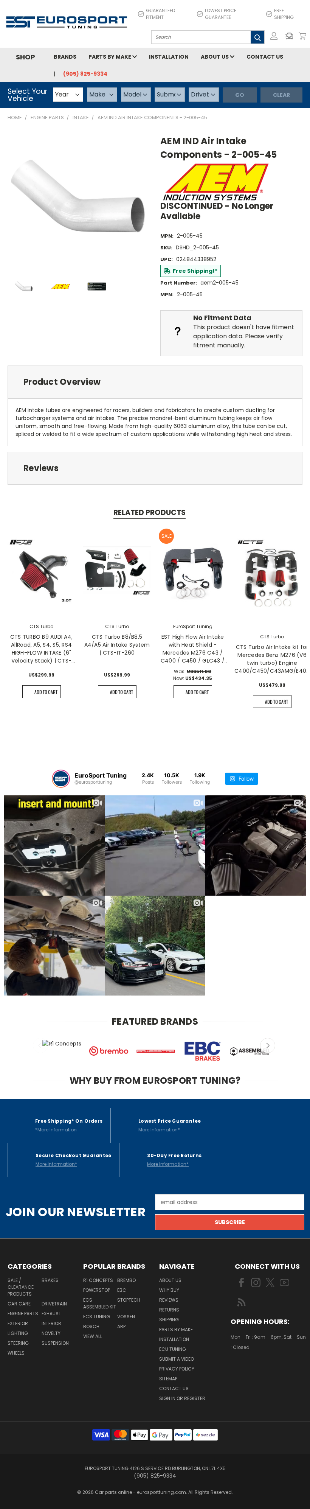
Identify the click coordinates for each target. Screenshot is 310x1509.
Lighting (18, 1333)
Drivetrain (54, 1304)
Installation (169, 57)
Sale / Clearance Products (21, 1287)
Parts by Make (110, 57)
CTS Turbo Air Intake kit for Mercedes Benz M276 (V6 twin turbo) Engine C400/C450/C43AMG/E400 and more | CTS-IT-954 (272, 659)
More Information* (159, 1129)
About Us (215, 57)
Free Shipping (284, 13)
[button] (291, 36)
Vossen (126, 1316)
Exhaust (51, 1313)
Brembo (126, 1280)
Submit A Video (176, 1359)
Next (267, 1045)
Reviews (168, 1300)
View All (92, 1336)
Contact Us (264, 57)
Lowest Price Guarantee (220, 13)
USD (256, 1369)
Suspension (55, 1343)
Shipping (169, 1319)
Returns (169, 1310)
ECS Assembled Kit (99, 1303)
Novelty (51, 1333)
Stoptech (128, 1300)
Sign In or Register (182, 1398)
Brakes (50, 1280)
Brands (65, 57)
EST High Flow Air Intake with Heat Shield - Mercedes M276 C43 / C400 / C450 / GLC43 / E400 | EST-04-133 (193, 649)
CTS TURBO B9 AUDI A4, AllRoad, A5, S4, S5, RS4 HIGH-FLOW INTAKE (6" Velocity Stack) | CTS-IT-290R (41, 649)
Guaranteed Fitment (160, 13)
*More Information (56, 1129)
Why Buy (169, 1290)
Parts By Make (176, 1329)
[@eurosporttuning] (60, 778)
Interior (51, 1323)
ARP (121, 1326)
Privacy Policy (176, 1369)
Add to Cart (45, 692)
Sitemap (168, 1378)
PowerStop (96, 1290)
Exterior (18, 1323)
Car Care (19, 1304)
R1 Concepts (98, 1280)
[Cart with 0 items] (302, 36)
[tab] (155, 382)
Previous (40, 1045)
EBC (121, 1290)
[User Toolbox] (274, 36)
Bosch (91, 1326)
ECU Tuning (172, 1349)
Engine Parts (23, 1313)
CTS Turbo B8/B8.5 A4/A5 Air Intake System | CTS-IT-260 (117, 644)
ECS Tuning (96, 1316)
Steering (18, 1343)
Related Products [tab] (149, 512)
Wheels (16, 1353)
